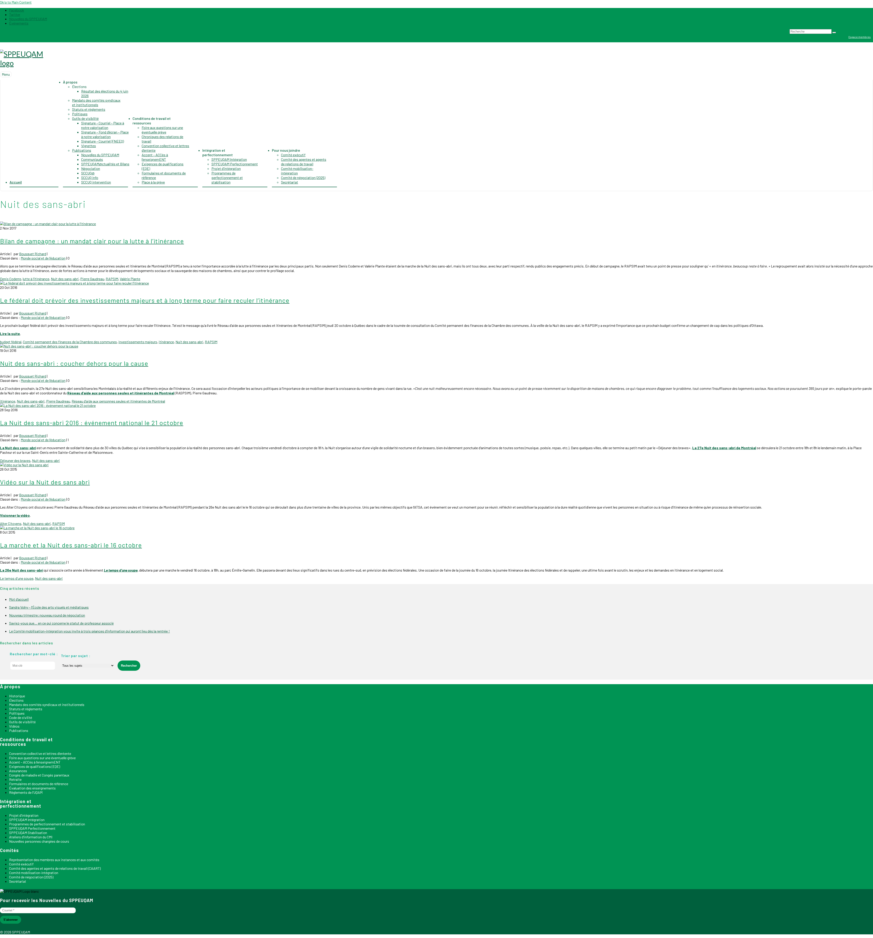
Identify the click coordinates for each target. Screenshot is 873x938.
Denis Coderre (10, 279)
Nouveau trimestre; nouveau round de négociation (47, 615)
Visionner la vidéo (15, 515)
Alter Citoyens (10, 523)
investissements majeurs (137, 342)
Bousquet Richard (32, 254)
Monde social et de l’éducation (43, 258)
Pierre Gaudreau (92, 279)
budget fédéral (10, 342)
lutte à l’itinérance (36, 279)
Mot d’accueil (19, 599)
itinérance (166, 342)
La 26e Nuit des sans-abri (21, 570)
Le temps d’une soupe (121, 570)
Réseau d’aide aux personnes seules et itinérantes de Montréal (120, 393)
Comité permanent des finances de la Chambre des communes (70, 342)
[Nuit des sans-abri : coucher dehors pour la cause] (39, 346)
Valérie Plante (130, 279)
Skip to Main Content (16, 2)
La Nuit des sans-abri (18, 448)
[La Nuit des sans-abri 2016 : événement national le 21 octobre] (48, 405)
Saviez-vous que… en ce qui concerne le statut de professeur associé (61, 623)
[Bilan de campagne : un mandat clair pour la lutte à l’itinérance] (48, 224)
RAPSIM (112, 279)
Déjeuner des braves (15, 460)
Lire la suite (10, 333)
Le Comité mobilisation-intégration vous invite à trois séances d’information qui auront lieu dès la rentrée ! (89, 631)
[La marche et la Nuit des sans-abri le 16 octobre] (37, 528)
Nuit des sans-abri (65, 279)
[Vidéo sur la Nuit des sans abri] (24, 465)
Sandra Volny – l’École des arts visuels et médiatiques (49, 607)
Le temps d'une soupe (16, 578)
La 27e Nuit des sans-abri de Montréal (724, 448)
